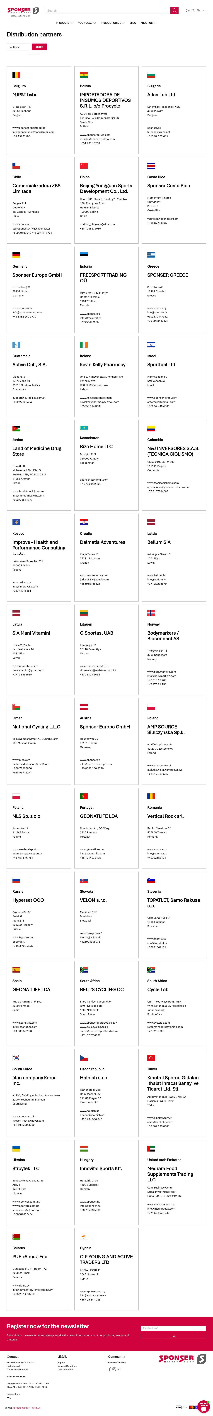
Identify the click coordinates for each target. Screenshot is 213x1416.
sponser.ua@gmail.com (26, 1210)
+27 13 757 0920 (90, 1035)
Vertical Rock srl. (165, 816)
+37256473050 (89, 322)
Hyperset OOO (28, 900)
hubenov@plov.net (158, 132)
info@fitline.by (44, 1289)
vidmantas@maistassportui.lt (98, 670)
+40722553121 (156, 857)
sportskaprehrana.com (94, 575)
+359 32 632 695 (157, 136)
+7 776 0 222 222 (90, 484)
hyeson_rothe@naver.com (28, 1120)
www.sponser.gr (157, 308)
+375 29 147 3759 (23, 1294)
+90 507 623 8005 (158, 1126)
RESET (39, 46)
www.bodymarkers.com (161, 671)
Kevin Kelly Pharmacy (103, 365)
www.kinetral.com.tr (159, 1118)
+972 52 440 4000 (158, 406)
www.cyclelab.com (158, 1022)
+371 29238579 (157, 583)
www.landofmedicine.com (28, 491)
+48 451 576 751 (22, 857)
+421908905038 (90, 941)
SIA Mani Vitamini (31, 633)
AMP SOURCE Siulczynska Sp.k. (166, 729)
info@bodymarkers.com (161, 676)
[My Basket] (193, 10)
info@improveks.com (25, 586)
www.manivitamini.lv (25, 666)
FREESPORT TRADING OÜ (103, 278)
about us (147, 22)
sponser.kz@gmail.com (94, 479)
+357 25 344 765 (90, 1299)
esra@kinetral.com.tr (159, 1122)
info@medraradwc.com (161, 1208)
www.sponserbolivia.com (95, 135)
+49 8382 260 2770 (24, 316)
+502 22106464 (22, 402)
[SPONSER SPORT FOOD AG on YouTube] (118, 1370)
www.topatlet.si (156, 939)
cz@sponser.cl (21, 228)
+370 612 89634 (90, 674)
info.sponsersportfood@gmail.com (33, 132)
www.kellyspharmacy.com (96, 397)
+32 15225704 (21, 136)
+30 (149, 316)
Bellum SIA (159, 542)
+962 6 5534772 (22, 499)
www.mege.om (21, 760)
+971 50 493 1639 (158, 1213)
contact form (13, 1394)
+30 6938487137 (157, 321)
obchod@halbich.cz (92, 1115)
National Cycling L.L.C (36, 727)
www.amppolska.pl (159, 765)
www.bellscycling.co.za (94, 1027)
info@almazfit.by (22, 1289)
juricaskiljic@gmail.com (94, 579)
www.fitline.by (20, 1285)
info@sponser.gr (157, 312)
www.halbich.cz (89, 1111)
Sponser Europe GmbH (37, 275)
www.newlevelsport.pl (25, 849)
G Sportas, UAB (96, 633)
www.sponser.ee (90, 313)
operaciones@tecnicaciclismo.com (168, 487)
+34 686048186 (22, 1031)
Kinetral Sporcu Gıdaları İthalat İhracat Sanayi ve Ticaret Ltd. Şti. (173, 1083)
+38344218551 (21, 590)
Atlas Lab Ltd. (162, 95)
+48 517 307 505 (157, 774)
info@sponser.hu (90, 1206)
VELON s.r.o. (93, 900)
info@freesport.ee (90, 318)
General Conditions (67, 1366)
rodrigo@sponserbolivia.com (97, 139)
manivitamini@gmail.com (27, 670)
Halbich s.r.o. (94, 1078)
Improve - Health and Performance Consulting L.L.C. (38, 547)
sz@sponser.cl (41, 228)
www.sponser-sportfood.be (28, 128)
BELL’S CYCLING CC (102, 989)
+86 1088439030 (90, 228)
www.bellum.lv (156, 575)
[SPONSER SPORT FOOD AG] (23, 11)
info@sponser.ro (157, 853)
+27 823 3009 (155, 1031)
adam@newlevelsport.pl (27, 853)
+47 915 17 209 (156, 680)
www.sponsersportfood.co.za (97, 1022)
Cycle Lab (158, 989)
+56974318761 (42, 233)
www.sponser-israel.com (162, 397)
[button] (201, 10)
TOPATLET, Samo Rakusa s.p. (173, 903)
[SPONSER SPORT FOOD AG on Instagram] (114, 1370)
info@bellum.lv (156, 579)
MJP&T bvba (25, 95)
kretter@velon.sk (90, 937)
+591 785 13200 (90, 143)
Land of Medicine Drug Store (36, 451)
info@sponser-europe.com (28, 312)
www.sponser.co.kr (23, 1116)
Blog (133, 22)
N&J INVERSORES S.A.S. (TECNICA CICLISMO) (173, 451)
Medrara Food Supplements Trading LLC (170, 1174)
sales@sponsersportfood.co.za (99, 1031)
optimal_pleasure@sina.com (97, 224)
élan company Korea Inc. (34, 1080)
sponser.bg (154, 128)
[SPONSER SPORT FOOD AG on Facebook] (110, 1370)
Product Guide (111, 22)
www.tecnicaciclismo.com (163, 483)
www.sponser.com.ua (25, 1201)
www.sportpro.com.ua (25, 1206)
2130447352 (160, 316)
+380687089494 (22, 1214)
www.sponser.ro (157, 849)
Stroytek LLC (26, 1168)
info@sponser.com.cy (93, 1295)
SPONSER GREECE (167, 275)
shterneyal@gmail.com (161, 402)
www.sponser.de (22, 308)
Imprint (61, 1362)
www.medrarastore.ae (160, 1204)
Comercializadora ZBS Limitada (36, 188)
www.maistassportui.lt (94, 666)
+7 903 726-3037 (22, 946)
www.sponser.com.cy (93, 1291)
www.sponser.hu (90, 1201)
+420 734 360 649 (91, 1119)
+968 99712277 (22, 772)
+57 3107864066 (157, 491)
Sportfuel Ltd (161, 365)
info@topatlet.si (157, 943)
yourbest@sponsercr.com (162, 218)
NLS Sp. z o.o (26, 816)
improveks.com (21, 582)
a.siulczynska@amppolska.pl (165, 769)
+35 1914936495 (90, 857)
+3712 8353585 (22, 674)
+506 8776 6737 (157, 223)
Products (62, 22)
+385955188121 (90, 583)
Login (173, 1336)
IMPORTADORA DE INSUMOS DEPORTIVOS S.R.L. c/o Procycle (105, 100)
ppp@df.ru (18, 941)
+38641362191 (156, 947)
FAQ (9, 1397)
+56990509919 (21, 233)
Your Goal (85, 22)
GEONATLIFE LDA (99, 816)
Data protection (65, 1369)
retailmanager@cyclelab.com (165, 1027)
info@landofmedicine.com (28, 495)
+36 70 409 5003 (90, 1210)
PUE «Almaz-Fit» (29, 1257)
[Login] (187, 10)
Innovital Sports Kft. (101, 1168)
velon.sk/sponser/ (91, 933)
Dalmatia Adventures (102, 542)
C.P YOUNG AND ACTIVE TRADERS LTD (106, 1259)
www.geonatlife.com (92, 849)
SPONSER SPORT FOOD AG (27, 1408)
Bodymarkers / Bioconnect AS (163, 636)
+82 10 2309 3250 (23, 1125)
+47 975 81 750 (156, 684)
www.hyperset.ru (22, 937)
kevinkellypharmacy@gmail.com (100, 402)
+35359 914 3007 (91, 406)
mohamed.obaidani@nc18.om (30, 764)
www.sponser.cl (22, 224)
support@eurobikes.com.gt (28, 397)
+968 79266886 (22, 768)
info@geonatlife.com (92, 853)
